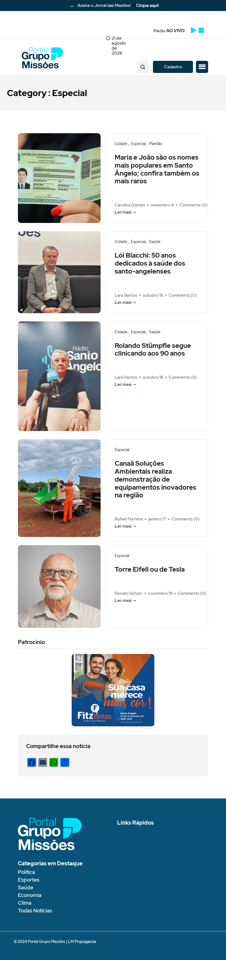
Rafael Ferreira (129, 519)
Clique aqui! (147, 5)
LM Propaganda (82, 941)
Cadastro (173, 67)
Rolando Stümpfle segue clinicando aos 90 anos (153, 350)
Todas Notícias (35, 910)
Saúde (154, 242)
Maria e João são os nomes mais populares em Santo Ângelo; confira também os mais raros (157, 169)
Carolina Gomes (130, 205)
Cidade (121, 144)
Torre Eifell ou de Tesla (150, 570)
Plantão (155, 144)
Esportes (28, 879)
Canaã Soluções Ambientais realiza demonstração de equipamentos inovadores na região (155, 479)
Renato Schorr (128, 593)
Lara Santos (126, 295)
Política (26, 872)
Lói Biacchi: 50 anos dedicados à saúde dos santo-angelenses (150, 263)
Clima (24, 902)
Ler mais (123, 212)
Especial (138, 144)
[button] (202, 67)
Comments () (193, 205)
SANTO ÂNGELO (62, 31)
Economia (29, 895)
